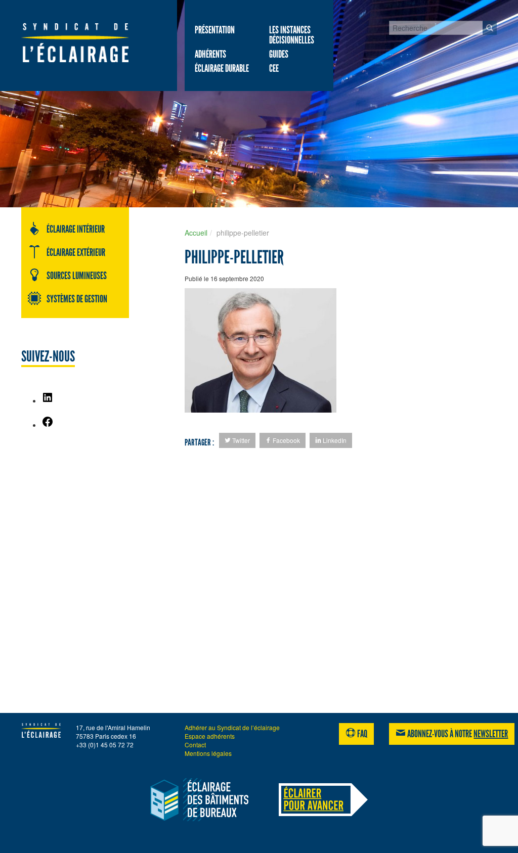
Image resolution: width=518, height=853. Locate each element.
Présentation (215, 30)
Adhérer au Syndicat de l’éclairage (232, 727)
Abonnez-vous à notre (457, 734)
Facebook (285, 440)
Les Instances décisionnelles (291, 35)
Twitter (240, 440)
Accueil (196, 233)
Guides (278, 54)
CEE (274, 68)
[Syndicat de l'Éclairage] (74, 42)
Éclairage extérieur (76, 252)
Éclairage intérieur (76, 229)
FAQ (361, 734)
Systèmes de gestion (77, 299)
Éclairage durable (222, 68)
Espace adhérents (210, 736)
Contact (195, 744)
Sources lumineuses (77, 276)
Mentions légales (208, 753)
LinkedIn (334, 440)
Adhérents (210, 54)
